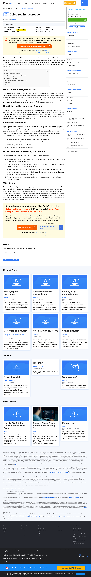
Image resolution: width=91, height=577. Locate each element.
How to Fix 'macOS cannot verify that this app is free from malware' (76, 150)
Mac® (45, 50)
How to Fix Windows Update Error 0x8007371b (75, 146)
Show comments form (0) (11, 260)
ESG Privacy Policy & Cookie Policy (79, 537)
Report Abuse (59, 535)
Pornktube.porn (70, 35)
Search (78, 3)
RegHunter (40, 535)
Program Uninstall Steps (12, 550)
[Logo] (7, 3)
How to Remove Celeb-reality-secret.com (15, 80)
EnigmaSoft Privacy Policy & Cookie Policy (79, 533)
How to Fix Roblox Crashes (73, 142)
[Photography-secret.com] (16, 282)
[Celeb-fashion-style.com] (45, 321)
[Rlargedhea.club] (16, 368)
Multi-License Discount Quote (67, 3)
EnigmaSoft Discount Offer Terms (79, 541)
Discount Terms (68, 472)
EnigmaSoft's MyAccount (74, 497)
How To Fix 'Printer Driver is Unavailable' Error (76, 114)
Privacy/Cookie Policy (47, 52)
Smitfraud (69, 59)
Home (18, 3)
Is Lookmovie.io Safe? (72, 122)
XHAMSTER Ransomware (73, 43)
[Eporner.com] (74, 414)
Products (26, 3)
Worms (64, 380)
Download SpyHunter (24, 227)
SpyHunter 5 (41, 528)
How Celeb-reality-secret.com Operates (15, 76)
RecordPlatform (71, 97)
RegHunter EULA (77, 530)
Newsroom (58, 528)
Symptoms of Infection (10, 78)
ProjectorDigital (70, 100)
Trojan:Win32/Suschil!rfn (72, 57)
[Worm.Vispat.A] (74, 368)
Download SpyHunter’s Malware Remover (32, 46)
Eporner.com (70, 38)
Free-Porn (38, 363)
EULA (38, 52)
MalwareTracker (24, 530)
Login (85, 2)
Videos (22, 533)
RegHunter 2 (6, 533)
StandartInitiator (70, 95)
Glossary (23, 535)
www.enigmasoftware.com (14, 489)
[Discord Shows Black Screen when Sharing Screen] (45, 414)
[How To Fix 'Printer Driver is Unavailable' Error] (16, 414)
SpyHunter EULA (77, 528)
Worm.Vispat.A (69, 377)
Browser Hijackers (14, 334)
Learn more (31, 574)
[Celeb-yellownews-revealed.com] (45, 282)
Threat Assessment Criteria (69, 516)
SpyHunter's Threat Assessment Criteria (28, 550)
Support (45, 3)
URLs (5, 85)
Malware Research (35, 3)
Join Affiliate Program (60, 530)
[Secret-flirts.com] (74, 321)
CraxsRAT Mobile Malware (73, 46)
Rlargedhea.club (12, 377)
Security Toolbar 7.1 (71, 65)
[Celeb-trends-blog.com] (16, 321)
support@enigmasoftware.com (48, 497)
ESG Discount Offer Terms (79, 543)
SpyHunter (5, 528)
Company (53, 3)
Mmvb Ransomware (72, 76)
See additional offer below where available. (25, 52)
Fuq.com (69, 41)
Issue (5, 431)
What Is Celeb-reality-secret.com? (13, 73)
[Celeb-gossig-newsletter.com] (74, 282)
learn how (5, 473)
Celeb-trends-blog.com (15, 331)
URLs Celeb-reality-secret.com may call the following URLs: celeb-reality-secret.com (45, 372)
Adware (16, 8)
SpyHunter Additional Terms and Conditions (48, 550)
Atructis (69, 54)
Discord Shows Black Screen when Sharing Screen (75, 119)
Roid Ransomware (71, 81)
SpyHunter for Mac (42, 530)
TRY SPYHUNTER (71, 568)
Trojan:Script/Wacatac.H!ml (73, 62)
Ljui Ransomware (71, 84)
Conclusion (7, 82)
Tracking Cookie (38, 366)
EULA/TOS (50, 472)
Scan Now (75, 20)
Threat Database (7, 8)
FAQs (16, 464)
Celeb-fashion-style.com (45, 331)
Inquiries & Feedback (60, 533)
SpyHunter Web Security (8, 530)
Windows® (38, 50)
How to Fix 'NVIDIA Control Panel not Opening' (75, 126)
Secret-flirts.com (70, 331)
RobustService (70, 103)
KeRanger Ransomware (72, 73)
